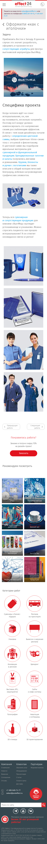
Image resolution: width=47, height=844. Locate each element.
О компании (5, 768)
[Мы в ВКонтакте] (30, 811)
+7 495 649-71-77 (13, 790)
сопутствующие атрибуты (16, 49)
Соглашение (5, 777)
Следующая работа (35, 427)
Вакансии (4, 774)
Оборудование (21, 771)
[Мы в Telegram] (15, 811)
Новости (4, 771)
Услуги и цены (21, 781)
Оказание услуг (21, 768)
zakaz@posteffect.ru (29, 11)
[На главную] (5, 819)
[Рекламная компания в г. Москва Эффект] (26, 5)
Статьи (18, 777)
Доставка (19, 784)
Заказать (23, 453)
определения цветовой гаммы (20, 137)
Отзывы (4, 781)
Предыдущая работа (12, 427)
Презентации (21, 774)
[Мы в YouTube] (23, 811)
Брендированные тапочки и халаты (23, 157)
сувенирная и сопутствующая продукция (18, 219)
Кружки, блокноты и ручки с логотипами (20, 164)
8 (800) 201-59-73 (28, 13)
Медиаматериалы (37, 768)
